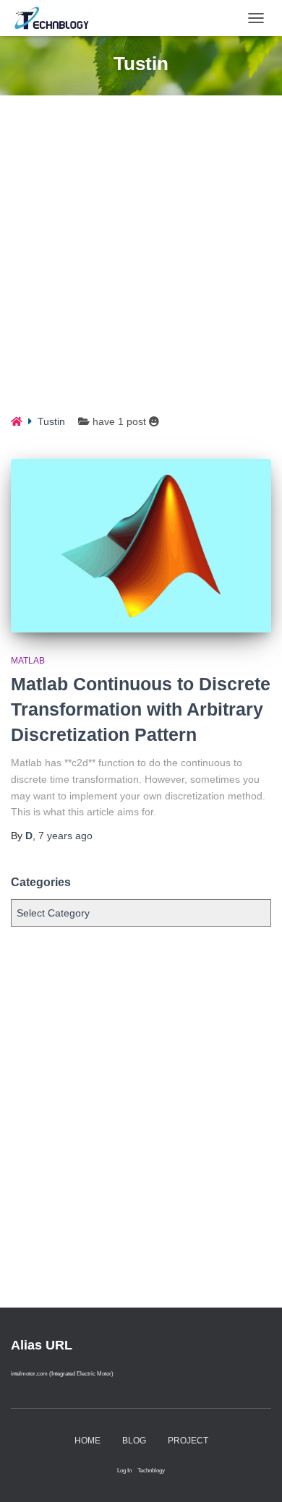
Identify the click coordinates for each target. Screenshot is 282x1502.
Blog (134, 1441)
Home (87, 1441)
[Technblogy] (61, 18)
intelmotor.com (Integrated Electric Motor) (62, 1373)
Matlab (28, 661)
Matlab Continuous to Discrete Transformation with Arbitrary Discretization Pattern (140, 709)
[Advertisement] (141, 265)
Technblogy (151, 1470)
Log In (124, 1470)
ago (65, 835)
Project (188, 1441)
